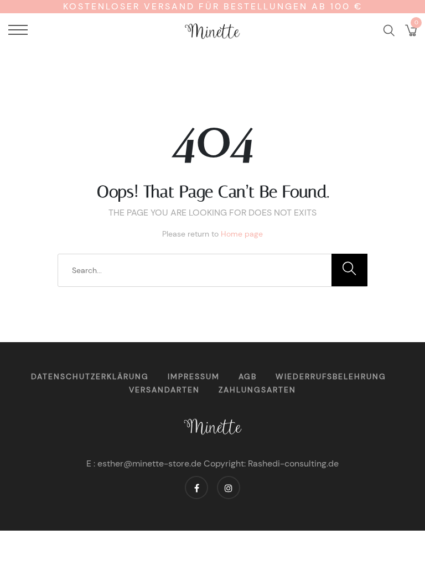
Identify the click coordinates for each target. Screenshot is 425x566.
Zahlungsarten (257, 390)
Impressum (194, 376)
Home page (242, 234)
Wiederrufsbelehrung (331, 376)
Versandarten (164, 390)
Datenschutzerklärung (90, 376)
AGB (248, 376)
